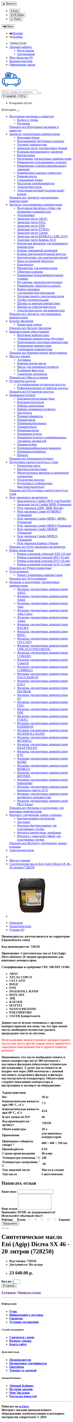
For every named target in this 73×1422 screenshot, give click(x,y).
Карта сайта (18, 1344)
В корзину (9, 1285)
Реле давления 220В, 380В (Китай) (40, 508)
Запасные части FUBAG (33, 229)
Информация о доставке (26, 1315)
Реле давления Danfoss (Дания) (37, 543)
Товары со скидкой (22, 1370)
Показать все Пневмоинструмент (31, 458)
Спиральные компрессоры (34, 349)
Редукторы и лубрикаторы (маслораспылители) (34, 485)
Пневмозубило (27, 426)
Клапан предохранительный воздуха (41, 254)
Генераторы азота (28, 465)
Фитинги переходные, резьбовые (39, 832)
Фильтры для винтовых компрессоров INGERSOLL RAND (42, 732)
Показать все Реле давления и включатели (37, 546)
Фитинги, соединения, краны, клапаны (35, 815)
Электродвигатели (29, 187)
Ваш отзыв (9, 1208)
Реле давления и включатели (28, 497)
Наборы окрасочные (30, 405)
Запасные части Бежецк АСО (36, 239)
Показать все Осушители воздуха (31, 391)
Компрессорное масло (31, 363)
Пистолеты (24, 412)
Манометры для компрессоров (37, 268)
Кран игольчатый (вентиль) (35, 261)
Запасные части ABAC (32, 218)
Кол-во (6, 1281)
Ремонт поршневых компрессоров (39, 575)
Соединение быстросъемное (36, 292)
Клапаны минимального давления (40, 151)
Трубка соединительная (32, 299)
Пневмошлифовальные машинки (39, 448)
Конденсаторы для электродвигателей (42, 257)
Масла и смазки (19, 356)
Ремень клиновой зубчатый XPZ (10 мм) (44, 553)
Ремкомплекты (27, 176)
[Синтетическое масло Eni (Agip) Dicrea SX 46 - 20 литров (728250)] (31, 916)
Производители (20, 1359)
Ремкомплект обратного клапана (39, 285)
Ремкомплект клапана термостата (39, 172)
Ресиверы (23, 123)
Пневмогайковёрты (30, 416)
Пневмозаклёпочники (31, 423)
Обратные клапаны (30, 271)
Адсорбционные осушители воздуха (41, 384)
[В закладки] (3, 1228)
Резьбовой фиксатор (30, 370)
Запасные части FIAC (31, 222)
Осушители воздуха (22, 381)
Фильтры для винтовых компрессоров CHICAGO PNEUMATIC (42, 647)
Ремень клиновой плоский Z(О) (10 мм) (43, 561)
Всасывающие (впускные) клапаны (40, 141)
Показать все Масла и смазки (28, 377)
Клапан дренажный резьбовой (37, 250)
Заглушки (23, 822)
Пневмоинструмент (22, 395)
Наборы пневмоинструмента (36, 409)
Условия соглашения (24, 1322)
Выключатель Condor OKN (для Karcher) (44, 501)
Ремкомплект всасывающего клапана (42, 162)
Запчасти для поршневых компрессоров (35, 204)
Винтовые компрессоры (33, 335)
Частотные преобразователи (36, 183)
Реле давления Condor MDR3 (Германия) (44, 525)
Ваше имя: (9, 1191)
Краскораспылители (30, 402)
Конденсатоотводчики (32, 469)
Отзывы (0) (16, 929)
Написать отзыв (29, 1292)
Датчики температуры (32, 144)
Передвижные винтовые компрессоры (42, 342)
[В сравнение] (7, 1228)
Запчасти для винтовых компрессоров (34, 134)
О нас (13, 1311)
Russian (17, 33)
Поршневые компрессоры (34, 345)
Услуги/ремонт (19, 571)
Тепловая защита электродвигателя (40, 296)
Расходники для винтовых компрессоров (44, 158)
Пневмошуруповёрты (31, 451)
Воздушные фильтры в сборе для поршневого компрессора (39, 209)
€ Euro (14, 10)
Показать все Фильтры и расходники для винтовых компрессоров (36, 809)
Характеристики (20, 926)
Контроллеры (26, 155)
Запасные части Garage (32, 232)
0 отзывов (9, 1292)
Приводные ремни (29, 324)
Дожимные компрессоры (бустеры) (40, 338)
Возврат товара (20, 1340)
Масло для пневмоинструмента (38, 366)
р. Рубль (16, 19)
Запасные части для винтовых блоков (42, 148)
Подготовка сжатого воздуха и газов (33, 462)
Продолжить (10, 1223)
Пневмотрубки (27, 444)
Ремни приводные (21, 550)
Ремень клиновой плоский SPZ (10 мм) (43, 557)
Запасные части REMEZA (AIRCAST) (42, 236)
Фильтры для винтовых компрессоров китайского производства (42, 795)
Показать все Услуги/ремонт (28, 578)
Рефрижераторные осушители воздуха (42, 388)
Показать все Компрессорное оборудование (38, 352)
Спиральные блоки (30, 179)
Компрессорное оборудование (29, 331)
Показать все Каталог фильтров (30, 328)
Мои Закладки (19, 1392)
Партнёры (16, 1366)
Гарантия (16, 1318)
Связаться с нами (21, 1337)
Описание (16, 922)
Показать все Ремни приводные (30, 568)
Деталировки (26, 215)
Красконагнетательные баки (36, 398)
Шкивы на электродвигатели (36, 307)
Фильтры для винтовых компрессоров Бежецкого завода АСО (42, 788)
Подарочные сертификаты (28, 1363)
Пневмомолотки (28, 430)
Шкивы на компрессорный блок (38, 303)
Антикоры (24, 359)
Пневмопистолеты (29, 434)
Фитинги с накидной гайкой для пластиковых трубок (39, 837)
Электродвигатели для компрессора (41, 310)
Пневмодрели (26, 419)
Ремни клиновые (28, 289)
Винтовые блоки (28, 137)
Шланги (22, 455)
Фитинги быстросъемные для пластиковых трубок (36, 827)
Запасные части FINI (31, 225)
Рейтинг (7, 1219)
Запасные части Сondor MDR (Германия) (44, 504)
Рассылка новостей (23, 1396)
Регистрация (25, 50)
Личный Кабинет (21, 1385)
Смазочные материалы (32, 374)
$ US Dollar (17, 15)
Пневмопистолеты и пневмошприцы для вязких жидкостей (41, 439)
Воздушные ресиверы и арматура (31, 116)
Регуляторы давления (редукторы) (39, 282)
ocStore (24, 1406)
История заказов (21, 1389)
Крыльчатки (25, 264)
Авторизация (26, 54)
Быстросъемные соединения (36, 818)
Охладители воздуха (30, 479)
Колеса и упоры (27, 120)
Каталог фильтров (21, 321)
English (17, 36)
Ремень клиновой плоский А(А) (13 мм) (43, 564)
